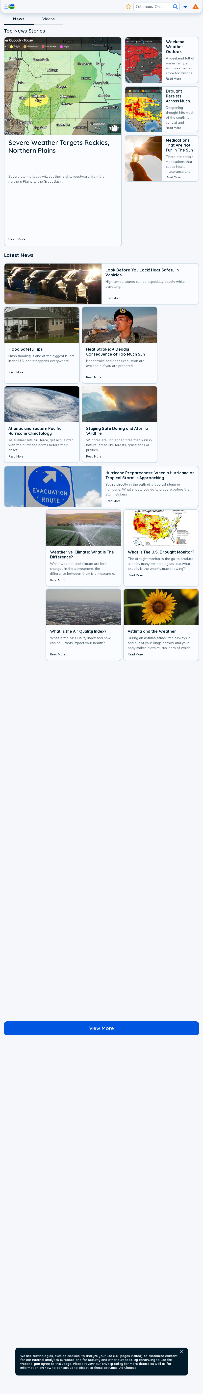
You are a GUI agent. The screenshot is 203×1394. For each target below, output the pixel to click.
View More (101, 1028)
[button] (181, 1351)
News (19, 19)
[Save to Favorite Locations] (128, 6)
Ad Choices (127, 1368)
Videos (48, 19)
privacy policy (112, 1364)
